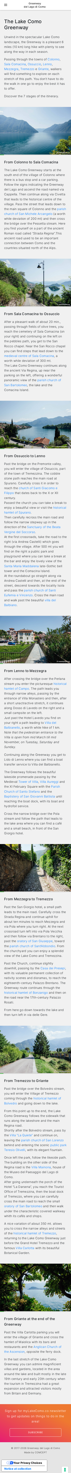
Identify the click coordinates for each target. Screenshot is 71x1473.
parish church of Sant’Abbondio (32, 946)
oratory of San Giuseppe (35, 941)
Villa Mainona (41, 1167)
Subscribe (35, 1432)
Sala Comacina (15, 64)
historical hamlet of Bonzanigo (26, 992)
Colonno (53, 59)
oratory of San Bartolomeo (23, 1206)
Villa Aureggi (49, 781)
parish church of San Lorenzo (42, 1140)
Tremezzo (27, 69)
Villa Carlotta (25, 1248)
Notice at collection (17, 1468)
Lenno (47, 64)
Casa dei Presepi (52, 968)
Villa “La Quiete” (21, 1135)
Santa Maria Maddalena (21, 566)
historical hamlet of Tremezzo (34, 1233)
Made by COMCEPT (35, 1452)
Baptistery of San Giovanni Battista (29, 796)
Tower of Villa (28, 781)
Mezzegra (11, 69)
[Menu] (6, 5)
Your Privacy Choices (27, 1463)
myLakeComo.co (36, 1411)
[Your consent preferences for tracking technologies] (65, 1469)
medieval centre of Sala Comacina (29, 356)
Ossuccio (34, 64)
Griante (43, 69)
